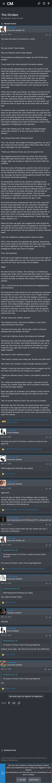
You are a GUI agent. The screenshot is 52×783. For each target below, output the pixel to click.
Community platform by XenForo (23, 758)
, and (23, 449)
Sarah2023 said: (9, 550)
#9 (50, 636)
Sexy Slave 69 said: (10, 589)
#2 (50, 437)
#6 (50, 545)
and (21, 509)
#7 (50, 583)
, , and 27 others (27, 421)
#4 (50, 489)
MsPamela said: (9, 641)
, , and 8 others (25, 568)
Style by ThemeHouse (9, 760)
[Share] (46, 35)
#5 (50, 525)
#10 (49, 669)
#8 (50, 617)
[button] (3, 4)
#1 (50, 35)
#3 (50, 464)
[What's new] (48, 3)
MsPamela (7, 18)
